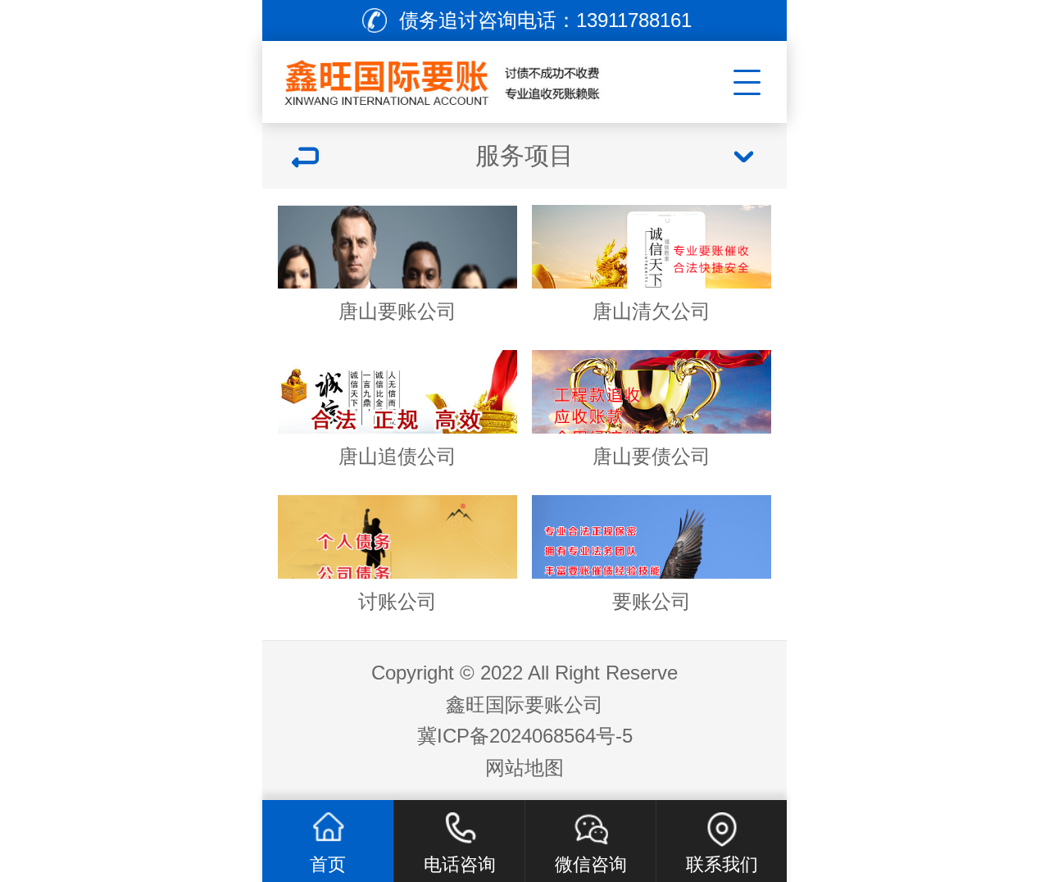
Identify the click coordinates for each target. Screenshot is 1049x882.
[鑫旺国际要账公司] (463, 78)
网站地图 (524, 768)
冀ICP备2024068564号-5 (525, 736)
